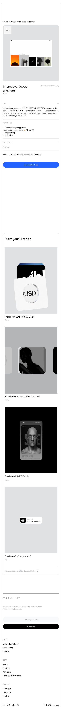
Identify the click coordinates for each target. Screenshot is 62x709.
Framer (31, 21)
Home (5, 21)
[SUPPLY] (7, 598)
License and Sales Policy (49, 85)
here (39, 154)
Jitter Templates (18, 21)
